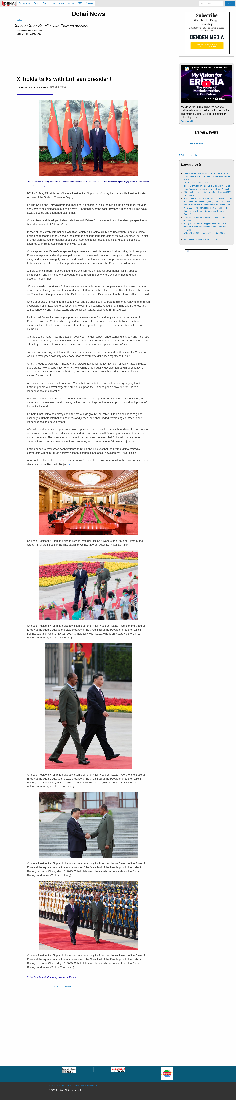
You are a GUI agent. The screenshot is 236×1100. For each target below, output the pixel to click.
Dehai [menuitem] (36, 3)
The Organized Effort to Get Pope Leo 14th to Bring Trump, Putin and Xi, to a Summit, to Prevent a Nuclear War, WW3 (207, 176)
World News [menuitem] (58, 3)
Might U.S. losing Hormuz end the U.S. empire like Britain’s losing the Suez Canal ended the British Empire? (205, 211)
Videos (84, 1086)
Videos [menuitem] (71, 3)
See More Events (197, 144)
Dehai (61, 1086)
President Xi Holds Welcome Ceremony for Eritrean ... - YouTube (35, 94)
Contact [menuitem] (89, 3)
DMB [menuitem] (80, 3)
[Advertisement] (88, 56)
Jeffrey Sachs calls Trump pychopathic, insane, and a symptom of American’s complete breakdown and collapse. (206, 227)
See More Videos (188, 121)
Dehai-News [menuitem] (24, 3)
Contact (94, 1086)
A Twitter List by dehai (188, 155)
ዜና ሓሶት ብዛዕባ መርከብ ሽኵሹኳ (195, 183)
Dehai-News (53, 1086)
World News (75, 1086)
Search (230, 3)
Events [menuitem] (46, 3)
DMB (89, 1086)
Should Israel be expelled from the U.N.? (201, 239)
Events (67, 1086)
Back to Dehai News (62, 987)
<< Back (20, 20)
